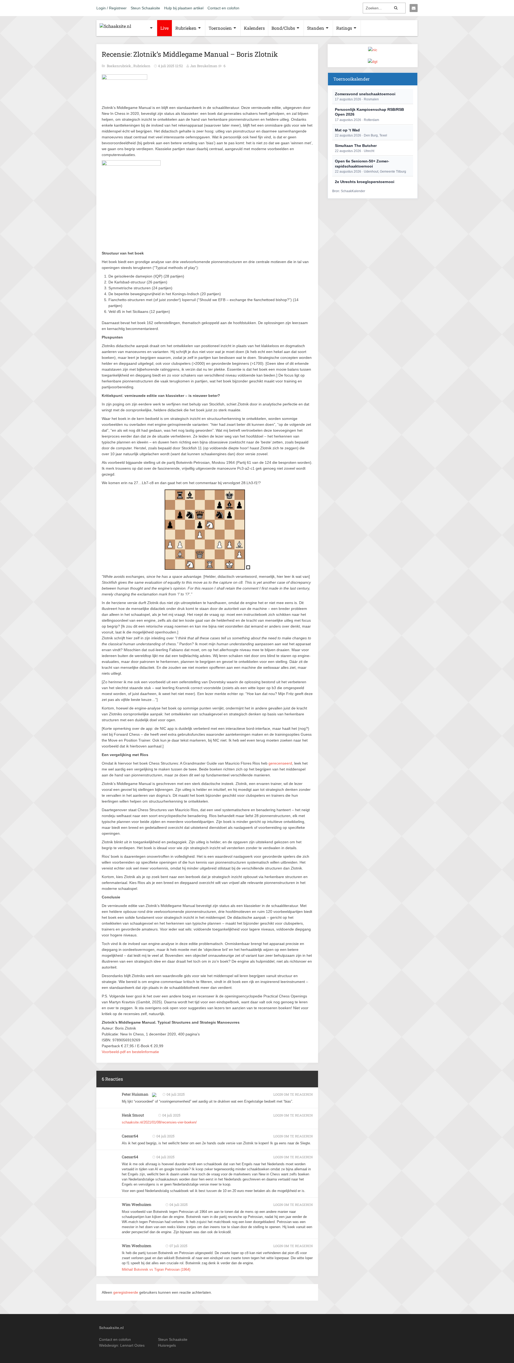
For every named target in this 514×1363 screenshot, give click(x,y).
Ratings (344, 28)
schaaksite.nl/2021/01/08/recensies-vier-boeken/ (159, 1122)
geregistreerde (126, 1292)
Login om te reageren (293, 1094)
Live (164, 28)
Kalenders (254, 28)
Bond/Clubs (283, 28)
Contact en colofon (223, 8)
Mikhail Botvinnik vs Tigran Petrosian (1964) (156, 1269)
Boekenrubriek (119, 65)
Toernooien (220, 28)
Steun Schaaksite (145, 8)
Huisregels (167, 1345)
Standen (315, 28)
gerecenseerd (280, 763)
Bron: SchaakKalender (348, 191)
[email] (414, 8)
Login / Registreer (111, 8)
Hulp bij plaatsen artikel (183, 8)
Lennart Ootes (132, 1345)
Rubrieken (185, 28)
